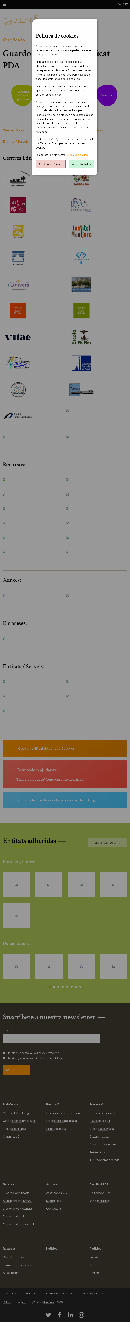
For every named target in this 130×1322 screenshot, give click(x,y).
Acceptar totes (81, 164)
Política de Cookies (77, 154)
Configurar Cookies (51, 164)
